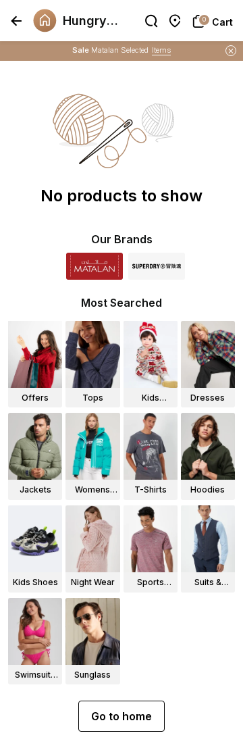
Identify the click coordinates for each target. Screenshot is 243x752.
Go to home (121, 716)
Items (161, 50)
